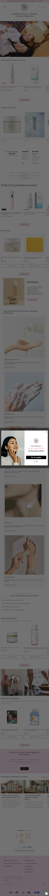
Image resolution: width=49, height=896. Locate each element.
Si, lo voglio (36, 457)
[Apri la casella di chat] (46, 893)
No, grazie (36, 461)
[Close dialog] (46, 432)
